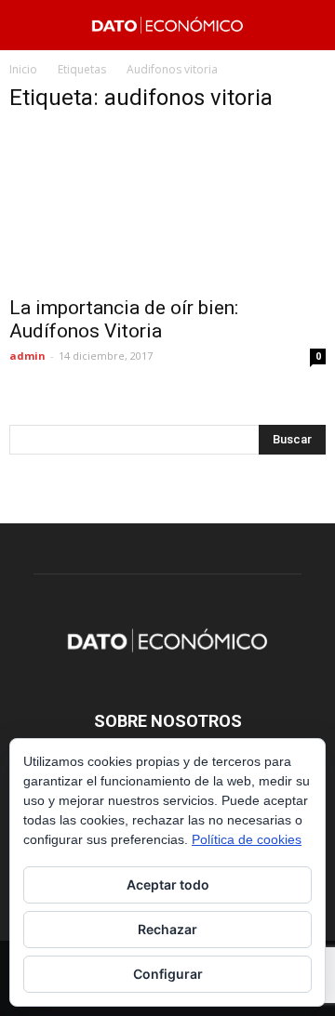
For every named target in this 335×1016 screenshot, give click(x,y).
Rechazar (167, 929)
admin (27, 356)
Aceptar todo (168, 884)
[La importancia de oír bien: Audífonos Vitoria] (167, 207)
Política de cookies (247, 839)
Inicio (23, 69)
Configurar (168, 974)
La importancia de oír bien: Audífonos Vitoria (123, 319)
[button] (309, 25)
